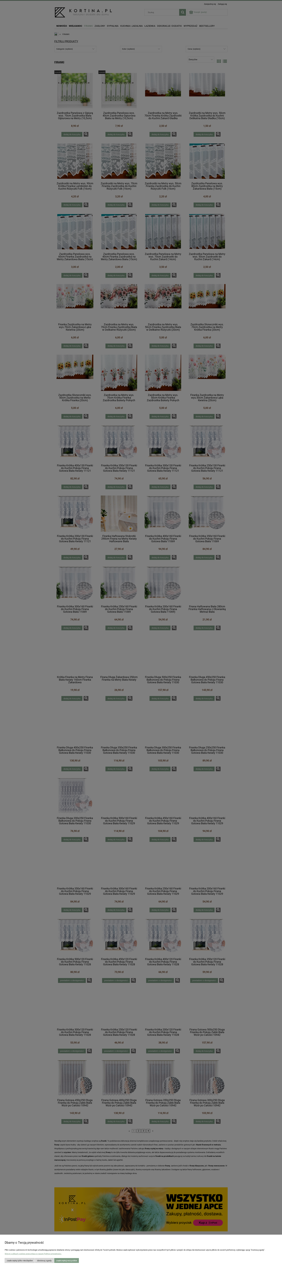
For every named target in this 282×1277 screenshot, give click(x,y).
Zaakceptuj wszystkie (66, 1260)
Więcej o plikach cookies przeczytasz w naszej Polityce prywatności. (33, 1254)
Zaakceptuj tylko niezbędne (20, 1260)
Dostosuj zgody (44, 1260)
